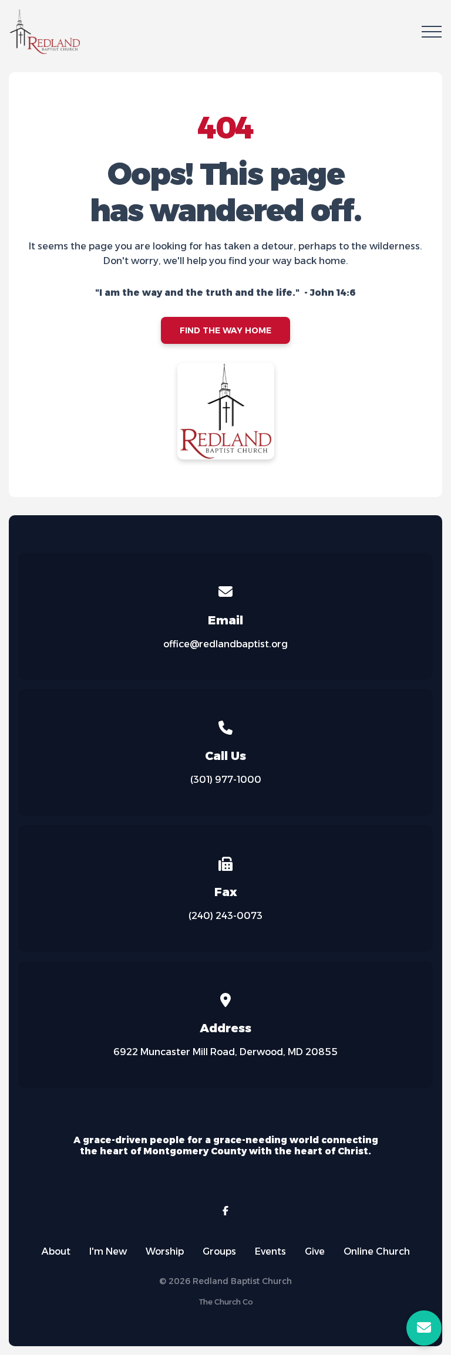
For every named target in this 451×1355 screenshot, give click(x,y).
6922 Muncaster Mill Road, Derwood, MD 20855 (225, 1051)
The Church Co (225, 1301)
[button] (432, 32)
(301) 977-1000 (225, 779)
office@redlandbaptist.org (225, 644)
